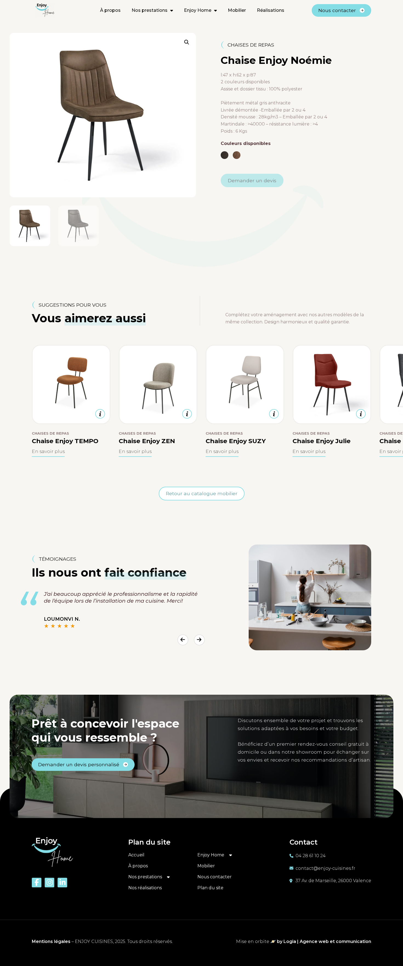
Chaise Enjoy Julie (322, 441)
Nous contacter (214, 876)
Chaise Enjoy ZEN (147, 441)
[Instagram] (49, 882)
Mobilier (237, 10)
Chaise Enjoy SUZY (236, 441)
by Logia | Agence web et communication (323, 941)
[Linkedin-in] (62, 882)
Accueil (136, 854)
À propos (110, 10)
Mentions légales (51, 941)
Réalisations (270, 10)
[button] (187, 42)
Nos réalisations (145, 887)
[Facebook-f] (36, 882)
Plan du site (210, 887)
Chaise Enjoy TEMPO (65, 441)
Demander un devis (252, 180)
